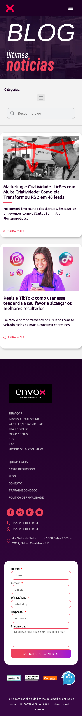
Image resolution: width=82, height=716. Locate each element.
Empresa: (17, 612)
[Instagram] (20, 512)
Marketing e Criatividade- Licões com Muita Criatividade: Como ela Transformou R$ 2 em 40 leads (39, 192)
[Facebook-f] (10, 512)
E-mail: (16, 583)
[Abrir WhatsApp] (71, 705)
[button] (70, 8)
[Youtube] (39, 512)
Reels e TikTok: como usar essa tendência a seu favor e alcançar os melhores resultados (37, 303)
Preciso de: (19, 626)
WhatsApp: (19, 597)
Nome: (15, 568)
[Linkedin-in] (30, 512)
